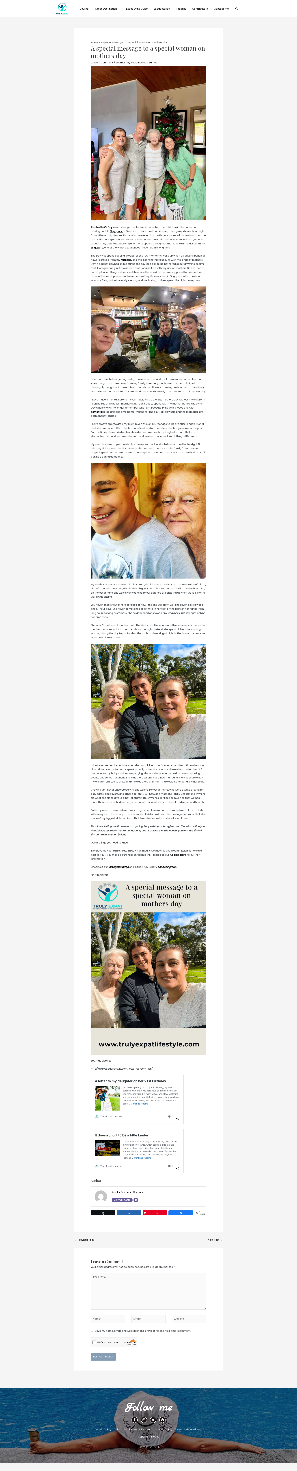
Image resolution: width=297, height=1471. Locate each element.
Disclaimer (146, 1429)
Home (94, 42)
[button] (236, 8)
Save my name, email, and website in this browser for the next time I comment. (143, 1331)
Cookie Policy (103, 1429)
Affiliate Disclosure (125, 1429)
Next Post (215, 1240)
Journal (120, 62)
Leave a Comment (102, 62)
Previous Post (84, 1240)
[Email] (135, 1200)
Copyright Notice (148, 1436)
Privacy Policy (163, 1429)
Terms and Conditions (188, 1429)
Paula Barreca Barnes (127, 1192)
